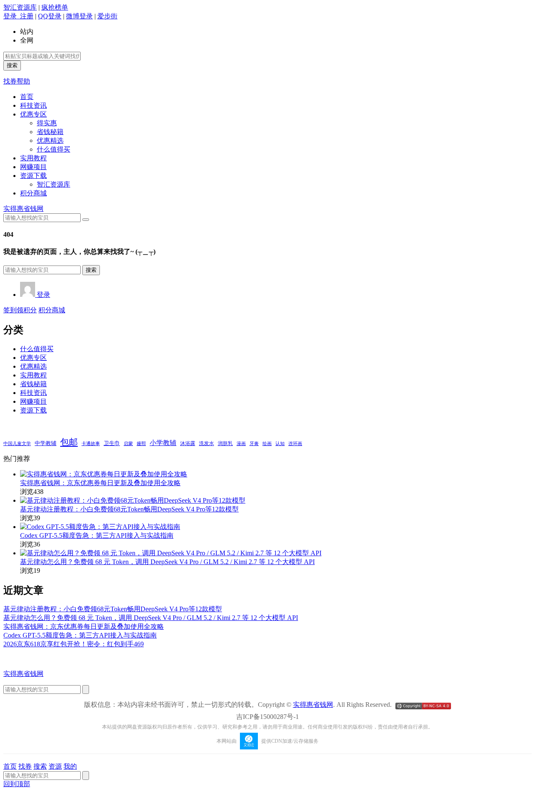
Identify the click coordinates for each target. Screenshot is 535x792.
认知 (280, 443)
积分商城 (33, 193)
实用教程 (33, 158)
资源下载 (33, 175)
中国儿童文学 (17, 443)
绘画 (267, 443)
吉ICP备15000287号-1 (267, 716)
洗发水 (206, 443)
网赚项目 (33, 166)
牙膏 (254, 443)
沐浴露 (187, 443)
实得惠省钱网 (23, 208)
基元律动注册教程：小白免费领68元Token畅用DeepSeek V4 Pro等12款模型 (129, 509)
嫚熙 (141, 443)
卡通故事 (91, 443)
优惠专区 (33, 114)
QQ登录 (49, 16)
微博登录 (79, 16)
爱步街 (107, 16)
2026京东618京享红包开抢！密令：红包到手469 (73, 644)
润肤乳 (225, 443)
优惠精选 (50, 140)
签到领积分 (20, 310)
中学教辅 (45, 443)
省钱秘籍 (50, 131)
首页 (26, 96)
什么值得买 (53, 149)
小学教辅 (163, 442)
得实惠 (47, 123)
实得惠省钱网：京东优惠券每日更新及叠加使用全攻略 (100, 482)
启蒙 (128, 443)
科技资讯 (33, 105)
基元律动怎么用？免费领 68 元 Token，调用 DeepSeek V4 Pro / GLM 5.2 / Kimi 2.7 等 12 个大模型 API (167, 561)
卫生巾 (112, 443)
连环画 (295, 443)
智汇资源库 (20, 7)
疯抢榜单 (54, 7)
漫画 (241, 443)
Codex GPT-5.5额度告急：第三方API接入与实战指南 (96, 535)
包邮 (69, 442)
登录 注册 (18, 16)
